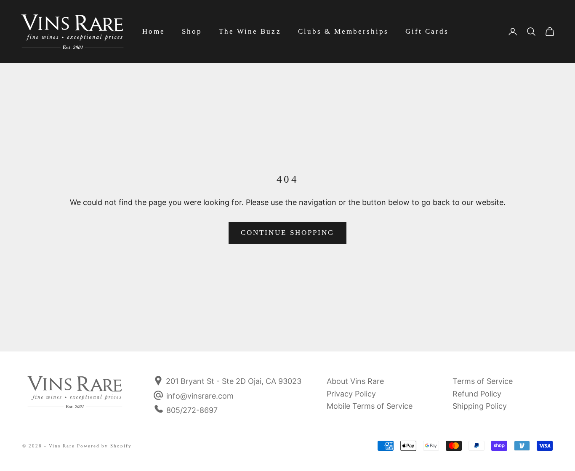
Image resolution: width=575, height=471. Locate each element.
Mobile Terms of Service (370, 406)
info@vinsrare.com (200, 395)
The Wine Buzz (250, 31)
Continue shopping (287, 233)
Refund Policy (477, 393)
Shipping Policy (480, 406)
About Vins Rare (355, 381)
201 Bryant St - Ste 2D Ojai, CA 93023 (232, 381)
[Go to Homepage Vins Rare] (75, 397)
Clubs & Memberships (343, 31)
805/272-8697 (192, 410)
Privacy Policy (351, 393)
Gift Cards (427, 31)
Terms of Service (483, 381)
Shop (192, 31)
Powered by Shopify (104, 445)
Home (153, 31)
